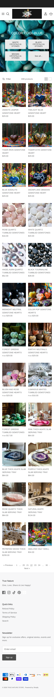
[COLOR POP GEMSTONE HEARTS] (40, 295)
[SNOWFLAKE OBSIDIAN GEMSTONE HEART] (40, 175)
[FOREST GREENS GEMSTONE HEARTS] (14, 334)
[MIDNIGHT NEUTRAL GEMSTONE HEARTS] (14, 295)
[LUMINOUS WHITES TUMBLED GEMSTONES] (40, 374)
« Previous (8, 565)
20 (24, 565)
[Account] (45, 14)
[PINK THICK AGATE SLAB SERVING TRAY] (40, 414)
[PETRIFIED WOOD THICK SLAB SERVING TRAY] (14, 534)
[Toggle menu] (3, 14)
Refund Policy (8, 609)
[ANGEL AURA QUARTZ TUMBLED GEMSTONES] (14, 255)
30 (47, 565)
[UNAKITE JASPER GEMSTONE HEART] (14, 95)
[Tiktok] (14, 592)
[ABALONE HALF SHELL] (40, 534)
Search (5, 621)
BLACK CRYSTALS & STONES (38, 44)
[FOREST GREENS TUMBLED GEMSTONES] (14, 414)
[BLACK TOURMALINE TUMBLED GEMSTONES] (40, 255)
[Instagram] (9, 592)
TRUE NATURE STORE (15, 687)
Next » (27, 568)
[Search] (9, 14)
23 (35, 565)
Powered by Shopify (31, 687)
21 (27, 565)
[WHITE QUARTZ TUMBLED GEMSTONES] (40, 215)
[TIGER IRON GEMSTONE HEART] (14, 135)
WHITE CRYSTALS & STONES (15, 44)
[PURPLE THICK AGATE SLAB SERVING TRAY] (40, 454)
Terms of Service (9, 613)
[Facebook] (3, 592)
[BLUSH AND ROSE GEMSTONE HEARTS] (14, 374)
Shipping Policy (9, 617)
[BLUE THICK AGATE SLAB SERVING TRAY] (14, 454)
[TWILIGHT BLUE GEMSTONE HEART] (40, 95)
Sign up (9, 657)
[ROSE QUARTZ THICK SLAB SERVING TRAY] (14, 494)
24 (39, 565)
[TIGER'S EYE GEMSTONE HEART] (40, 135)
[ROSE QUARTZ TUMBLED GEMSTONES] (14, 215)
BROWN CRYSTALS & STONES (15, 56)
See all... (38, 56)
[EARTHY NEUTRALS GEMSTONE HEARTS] (40, 334)
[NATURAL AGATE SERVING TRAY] (40, 494)
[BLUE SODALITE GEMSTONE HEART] (14, 175)
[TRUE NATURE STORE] (27, 14)
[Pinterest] (19, 592)
